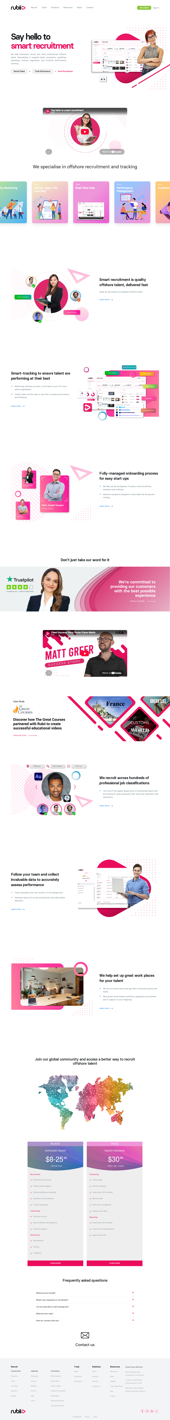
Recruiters (14, 1376)
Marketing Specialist (57, 1401)
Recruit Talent (19, 71)
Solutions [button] (55, 7)
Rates (79, 7)
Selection (14, 1391)
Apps (32, 1396)
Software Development (58, 1391)
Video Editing (55, 1381)
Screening (14, 1386)
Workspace (34, 1376)
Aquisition (95, 1376)
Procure (33, 1391)
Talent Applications (116, 1386)
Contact (89, 7)
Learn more (15, 217)
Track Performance (42, 71)
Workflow (34, 1386)
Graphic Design (56, 1386)
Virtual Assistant (56, 1376)
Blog (111, 1391)
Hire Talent (144, 8)
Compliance (78, 1376)
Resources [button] (68, 7)
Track (44, 7)
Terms (95, 1417)
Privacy (87, 1417)
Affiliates (113, 1381)
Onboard (95, 1381)
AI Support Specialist (57, 1406)
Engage (13, 1396)
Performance (78, 1381)
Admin (76, 1371)
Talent (13, 1381)
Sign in (156, 8)
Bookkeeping (55, 1396)
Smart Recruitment (65, 71)
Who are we (114, 1371)
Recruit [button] (34, 7)
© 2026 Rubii (77, 1417)
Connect (33, 1381)
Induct (33, 1401)
